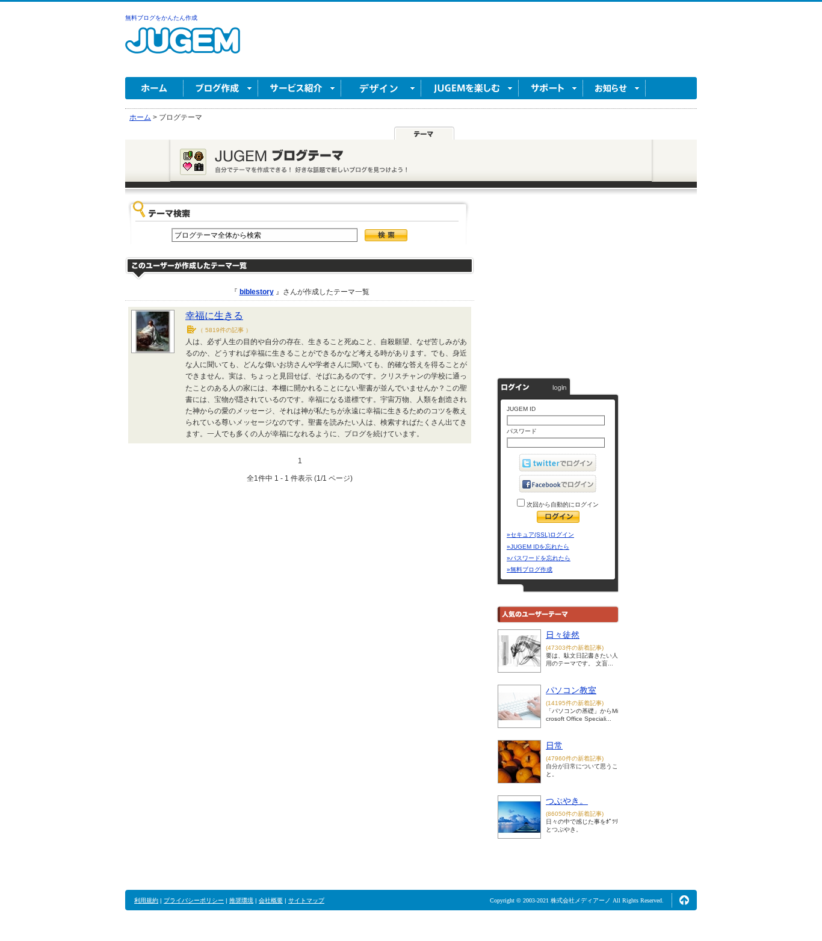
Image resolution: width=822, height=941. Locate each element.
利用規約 (146, 900)
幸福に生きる (214, 315)
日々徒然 (562, 635)
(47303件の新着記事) (575, 647)
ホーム (154, 88)
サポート (551, 88)
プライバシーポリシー (194, 900)
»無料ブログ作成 (529, 569)
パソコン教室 (571, 690)
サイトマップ (306, 900)
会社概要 (271, 900)
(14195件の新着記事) (575, 703)
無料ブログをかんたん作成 (161, 17)
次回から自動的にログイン (562, 504)
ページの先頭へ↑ (684, 900)
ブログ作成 (221, 88)
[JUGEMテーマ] (424, 133)
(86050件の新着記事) (575, 813)
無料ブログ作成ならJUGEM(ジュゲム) (182, 47)
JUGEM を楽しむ (470, 88)
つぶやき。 (567, 801)
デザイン (381, 88)
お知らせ (614, 88)
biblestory (256, 292)
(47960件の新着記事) (575, 758)
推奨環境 (241, 900)
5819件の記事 (224, 330)
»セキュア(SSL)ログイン (540, 534)
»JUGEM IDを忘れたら (538, 546)
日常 (554, 745)
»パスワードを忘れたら (538, 558)
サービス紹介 (299, 88)
